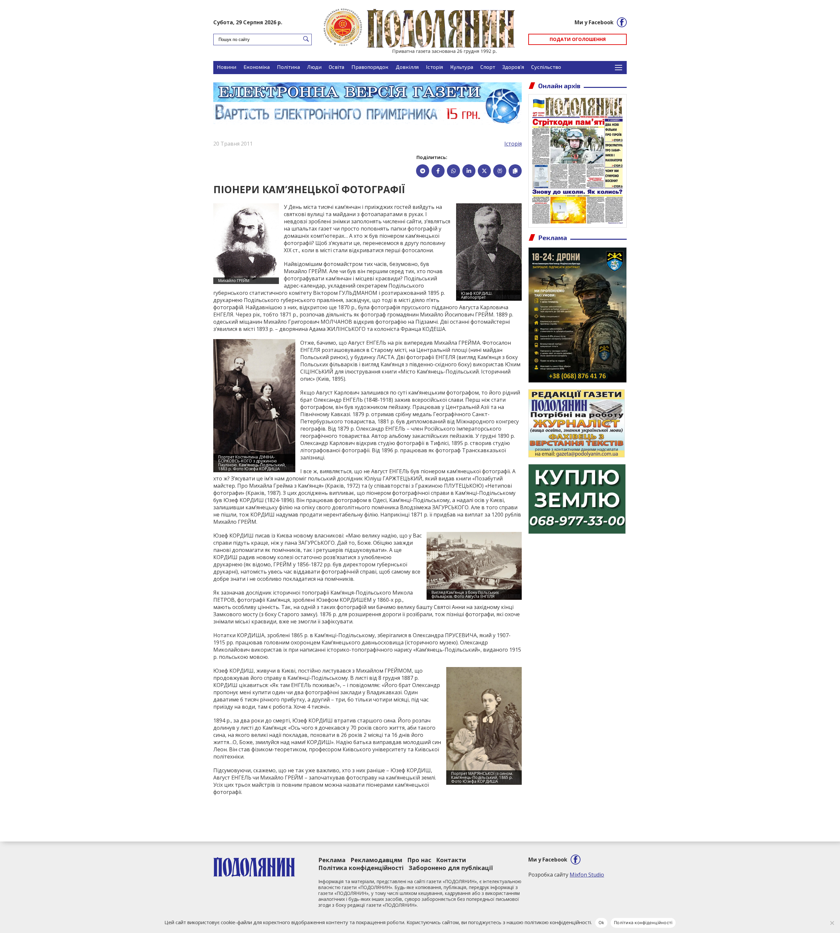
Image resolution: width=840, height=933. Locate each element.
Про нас (419, 860)
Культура (461, 67)
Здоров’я (513, 67)
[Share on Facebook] (438, 170)
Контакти (451, 860)
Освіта (336, 67)
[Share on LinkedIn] (468, 170)
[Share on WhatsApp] (453, 170)
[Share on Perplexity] (499, 170)
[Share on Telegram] (422, 170)
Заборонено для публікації (451, 868)
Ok (601, 922)
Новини (226, 67)
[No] (832, 923)
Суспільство (546, 67)
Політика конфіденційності (361, 868)
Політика (288, 67)
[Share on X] (484, 170)
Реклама (332, 860)
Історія (434, 67)
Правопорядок (369, 67)
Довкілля (407, 67)
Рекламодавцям (376, 860)
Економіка (256, 67)
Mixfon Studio (587, 874)
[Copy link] (515, 170)
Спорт (487, 67)
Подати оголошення (578, 39)
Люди (314, 67)
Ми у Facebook (594, 22)
